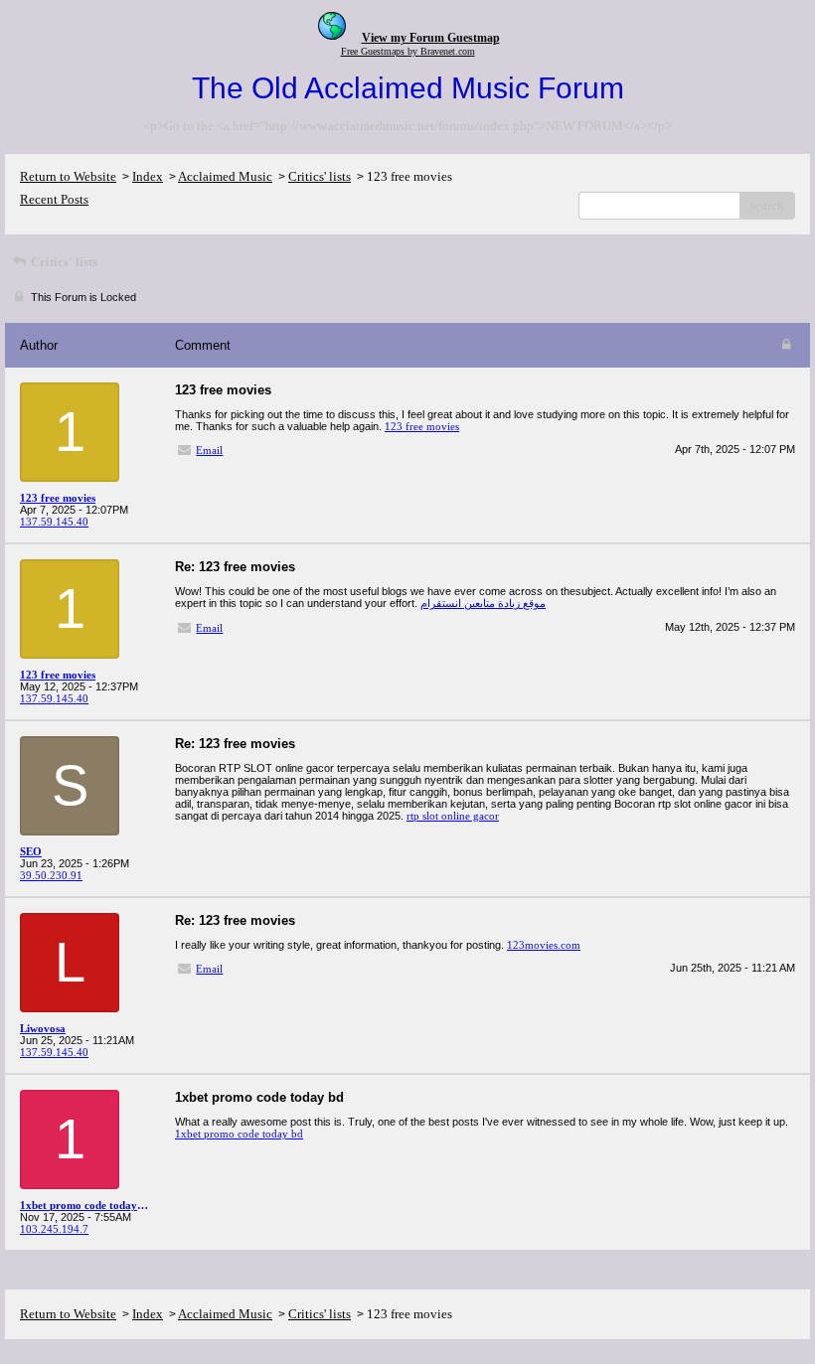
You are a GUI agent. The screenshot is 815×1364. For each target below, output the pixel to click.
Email (209, 450)
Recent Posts (54, 199)
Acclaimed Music (225, 176)
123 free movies (422, 426)
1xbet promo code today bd (239, 1133)
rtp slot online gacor (453, 816)
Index (147, 176)
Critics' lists (319, 176)
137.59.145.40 (54, 522)
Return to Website (68, 176)
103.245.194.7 (54, 1229)
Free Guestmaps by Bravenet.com (408, 51)
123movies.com (543, 945)
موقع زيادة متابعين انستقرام (483, 603)
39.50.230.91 (51, 875)
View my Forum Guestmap (431, 38)
